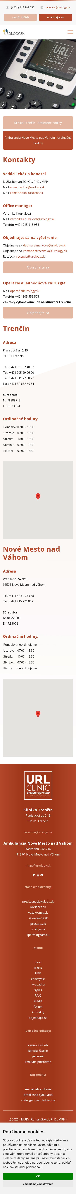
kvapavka (38, 984)
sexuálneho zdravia (38, 1089)
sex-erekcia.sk (38, 918)
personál (38, 1056)
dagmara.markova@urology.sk (44, 245)
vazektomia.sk (38, 912)
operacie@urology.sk (24, 291)
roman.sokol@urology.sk (27, 187)
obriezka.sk (38, 907)
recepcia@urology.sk (58, 7)
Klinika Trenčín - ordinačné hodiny (38, 123)
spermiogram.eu (38, 935)
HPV (38, 973)
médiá (38, 1001)
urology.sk (38, 929)
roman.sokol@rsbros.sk (26, 193)
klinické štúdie (38, 1051)
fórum (38, 1007)
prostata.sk (38, 924)
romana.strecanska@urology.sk (45, 251)
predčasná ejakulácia (38, 1095)
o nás (38, 968)
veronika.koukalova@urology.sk (32, 219)
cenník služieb (20, 17)
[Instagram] (38, 875)
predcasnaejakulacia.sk (38, 901)
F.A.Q (38, 995)
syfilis (38, 990)
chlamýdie (38, 979)
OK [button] (38, 1176)
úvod (38, 962)
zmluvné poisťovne (38, 1062)
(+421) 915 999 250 (22, 7)
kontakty (38, 1012)
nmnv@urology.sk (38, 865)
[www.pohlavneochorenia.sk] (14, 32)
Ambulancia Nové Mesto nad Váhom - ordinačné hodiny (38, 140)
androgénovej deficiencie (38, 1100)
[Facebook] (34, 875)
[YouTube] (41, 875)
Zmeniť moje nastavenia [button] (38, 1183)
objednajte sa (55, 17)
